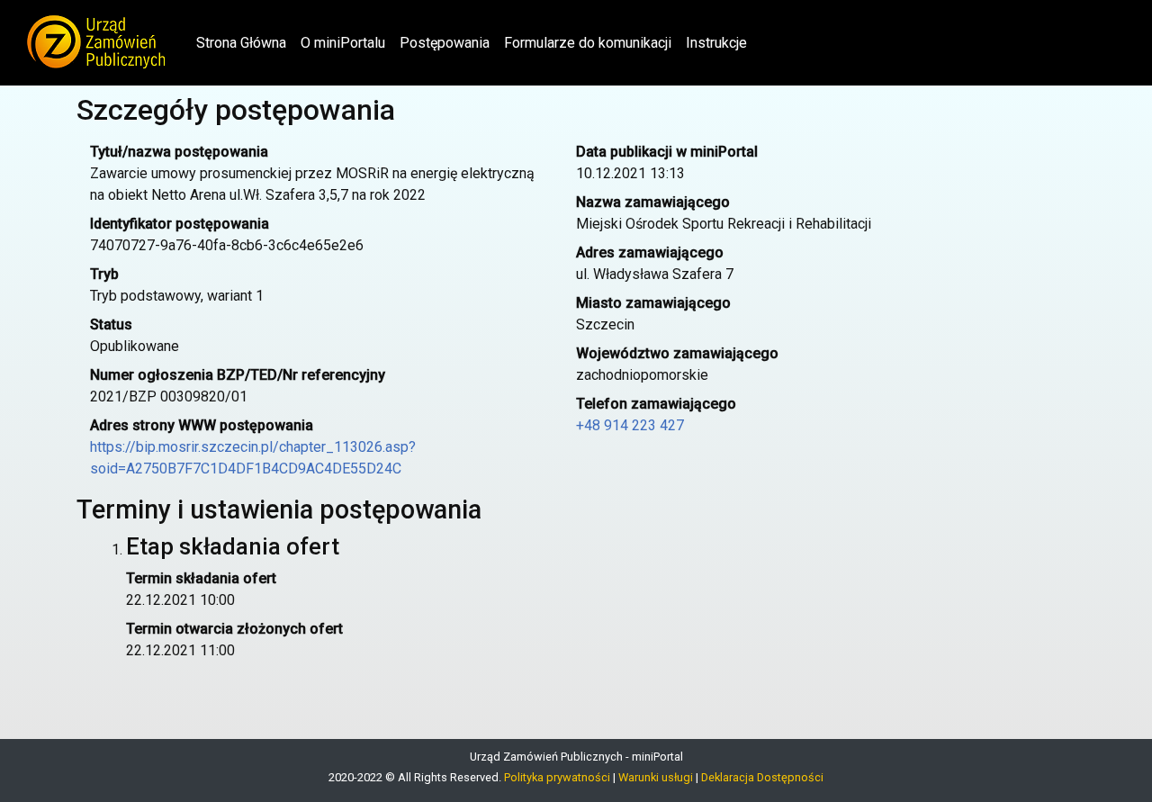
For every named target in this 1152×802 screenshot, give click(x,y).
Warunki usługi (655, 777)
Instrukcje (716, 42)
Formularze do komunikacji (587, 42)
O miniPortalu (343, 42)
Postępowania (445, 42)
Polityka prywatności (557, 777)
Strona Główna (244, 42)
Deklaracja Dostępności (762, 777)
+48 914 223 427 (630, 425)
